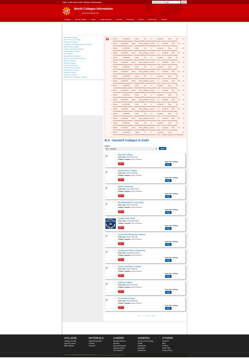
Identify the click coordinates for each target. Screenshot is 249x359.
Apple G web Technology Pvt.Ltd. (115, 355)
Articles (141, 19)
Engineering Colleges (71, 47)
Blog (163, 343)
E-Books (92, 343)
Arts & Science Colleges (72, 40)
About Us (165, 341)
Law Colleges (68, 54)
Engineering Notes (95, 341)
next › (148, 316)
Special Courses (70, 343)
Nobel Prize (142, 350)
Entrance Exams (119, 348)
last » (153, 316)
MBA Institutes (69, 346)
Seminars (92, 346)
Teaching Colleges (70, 75)
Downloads (142, 346)
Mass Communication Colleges (75, 58)
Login (64, 2)
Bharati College (125, 155)
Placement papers (119, 346)
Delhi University (125, 186)
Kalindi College (125, 282)
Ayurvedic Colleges (70, 42)
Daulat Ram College (127, 170)
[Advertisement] (124, 28)
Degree (107, 146)
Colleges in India (70, 341)
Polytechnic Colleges (71, 70)
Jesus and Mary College (129, 266)
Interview (116, 343)
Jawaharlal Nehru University (131, 250)
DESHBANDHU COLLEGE (131, 202)
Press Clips (166, 348)
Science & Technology (145, 341)
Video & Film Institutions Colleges (75, 77)
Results (164, 19)
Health (140, 343)
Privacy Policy (167, 350)
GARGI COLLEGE (126, 218)
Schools (118, 19)
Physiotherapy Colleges (72, 68)
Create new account (75, 2)
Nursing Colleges (70, 63)
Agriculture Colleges (71, 37)
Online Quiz (152, 19)
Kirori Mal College (126, 298)
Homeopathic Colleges (72, 51)
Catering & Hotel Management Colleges (78, 44)
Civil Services (118, 350)
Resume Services (119, 341)
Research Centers (70, 72)
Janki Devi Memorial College (132, 234)
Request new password (92, 2)
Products (165, 346)
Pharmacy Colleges (71, 65)
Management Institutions (72, 56)
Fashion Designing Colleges (74, 49)
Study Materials (105, 19)
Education (129, 19)
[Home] (66, 10)
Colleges (66, 19)
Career (92, 19)
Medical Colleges (70, 61)
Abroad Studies (80, 19)
